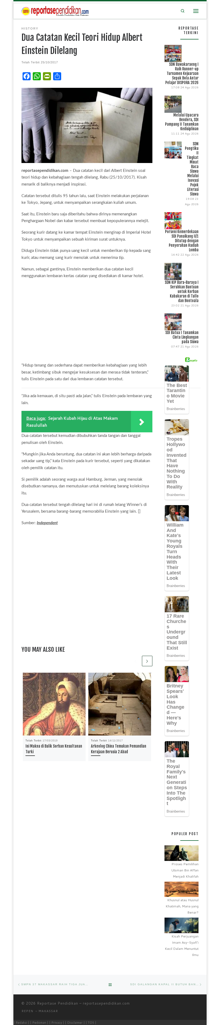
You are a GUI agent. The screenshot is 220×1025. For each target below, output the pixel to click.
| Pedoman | (39, 1022)
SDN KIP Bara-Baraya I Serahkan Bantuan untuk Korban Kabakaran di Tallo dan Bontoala (182, 291)
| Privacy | (56, 1022)
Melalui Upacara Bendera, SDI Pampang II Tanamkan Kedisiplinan (182, 122)
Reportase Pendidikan (57, 1003)
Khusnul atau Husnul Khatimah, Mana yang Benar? (182, 906)
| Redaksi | (21, 1022)
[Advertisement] (86, 321)
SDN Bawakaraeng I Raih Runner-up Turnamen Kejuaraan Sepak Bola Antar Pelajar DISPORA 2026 (182, 73)
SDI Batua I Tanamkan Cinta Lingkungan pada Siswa (182, 337)
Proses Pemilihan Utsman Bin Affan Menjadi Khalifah (185, 870)
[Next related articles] (147, 661)
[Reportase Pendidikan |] (55, 10)
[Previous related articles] (135, 661)
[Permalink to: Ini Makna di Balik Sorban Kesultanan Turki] (54, 704)
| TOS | (91, 1022)
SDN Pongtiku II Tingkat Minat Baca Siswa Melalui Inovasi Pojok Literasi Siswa (192, 169)
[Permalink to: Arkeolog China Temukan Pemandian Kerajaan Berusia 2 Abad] (119, 704)
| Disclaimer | (75, 1022)
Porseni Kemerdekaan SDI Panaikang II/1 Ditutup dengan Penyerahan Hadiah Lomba (182, 240)
